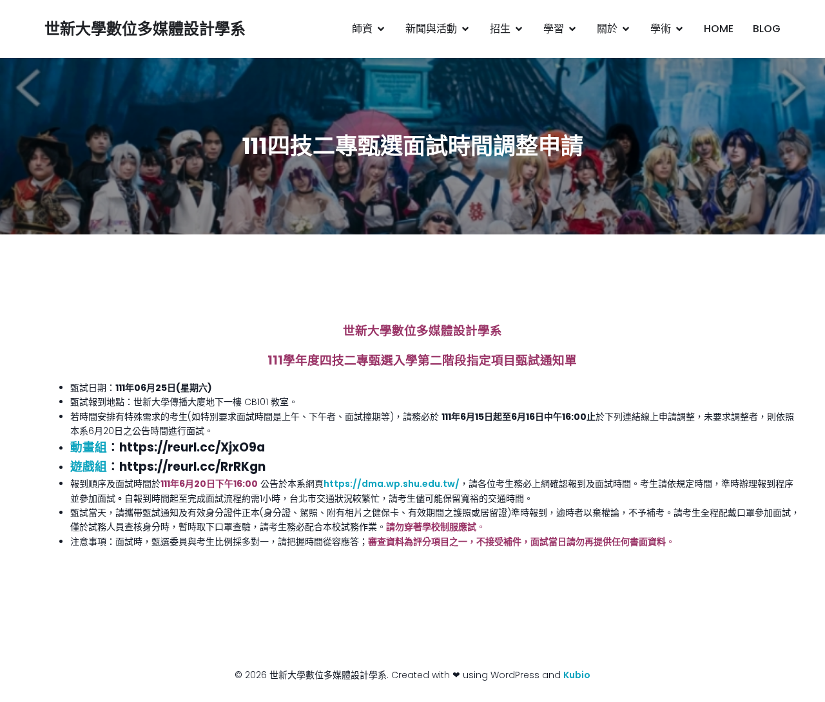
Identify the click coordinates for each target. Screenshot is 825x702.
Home (718, 28)
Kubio (576, 675)
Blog (767, 28)
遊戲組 (88, 466)
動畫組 (88, 447)
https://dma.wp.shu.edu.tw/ (392, 483)
